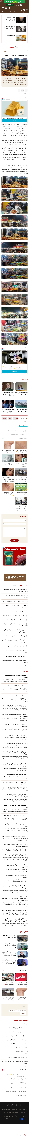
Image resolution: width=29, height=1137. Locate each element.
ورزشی (14, 11)
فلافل (10, 418)
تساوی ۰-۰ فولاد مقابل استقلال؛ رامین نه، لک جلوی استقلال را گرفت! (15, 715)
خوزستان (16, 418)
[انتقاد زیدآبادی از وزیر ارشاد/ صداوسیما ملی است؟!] (21, 386)
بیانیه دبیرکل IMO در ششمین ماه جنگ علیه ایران (14, 911)
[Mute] (6, 363)
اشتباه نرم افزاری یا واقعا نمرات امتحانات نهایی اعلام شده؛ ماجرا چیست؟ (15, 796)
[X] (17, 1105)
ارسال (14, 540)
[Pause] (4, 363)
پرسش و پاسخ (23, 1113)
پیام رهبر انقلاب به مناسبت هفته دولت (16, 774)
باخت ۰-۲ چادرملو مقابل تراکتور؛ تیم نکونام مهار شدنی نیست (15, 765)
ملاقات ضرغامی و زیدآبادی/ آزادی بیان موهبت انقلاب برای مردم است (8, 411)
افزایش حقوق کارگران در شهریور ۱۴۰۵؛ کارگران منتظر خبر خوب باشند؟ (9, 945)
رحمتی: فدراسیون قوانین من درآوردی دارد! (16, 656)
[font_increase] (26, 90)
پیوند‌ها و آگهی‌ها (6, 1109)
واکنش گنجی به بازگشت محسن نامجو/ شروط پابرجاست (16, 825)
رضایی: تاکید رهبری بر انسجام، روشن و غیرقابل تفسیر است (8, 394)
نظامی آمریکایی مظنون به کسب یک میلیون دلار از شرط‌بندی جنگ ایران (15, 899)
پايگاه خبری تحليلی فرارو (12, 1116)
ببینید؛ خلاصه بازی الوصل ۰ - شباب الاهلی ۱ (18, 1044)
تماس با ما (18, 1109)
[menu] (2, 8)
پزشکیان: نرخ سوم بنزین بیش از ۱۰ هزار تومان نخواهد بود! (16, 726)
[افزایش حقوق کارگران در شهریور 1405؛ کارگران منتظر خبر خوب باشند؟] (22, 946)
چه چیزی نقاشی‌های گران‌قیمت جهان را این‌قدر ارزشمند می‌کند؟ (10, 19)
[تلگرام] (8, 1105)
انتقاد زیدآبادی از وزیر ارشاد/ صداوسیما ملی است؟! (21, 393)
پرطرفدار (14, 585)
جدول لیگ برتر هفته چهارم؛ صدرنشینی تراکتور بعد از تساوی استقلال (15, 1062)
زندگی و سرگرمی (3, 11)
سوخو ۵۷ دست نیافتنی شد (19, 612)
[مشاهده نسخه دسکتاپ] (6, 8)
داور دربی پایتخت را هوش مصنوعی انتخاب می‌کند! (13, 836)
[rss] (21, 1105)
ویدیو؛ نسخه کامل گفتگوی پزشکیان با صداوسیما (14, 602)
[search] (9, 8)
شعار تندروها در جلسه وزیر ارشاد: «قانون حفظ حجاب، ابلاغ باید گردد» (16, 846)
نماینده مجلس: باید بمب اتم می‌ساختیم (19, 1048)
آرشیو (13, 1109)
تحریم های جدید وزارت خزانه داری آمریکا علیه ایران (16, 806)
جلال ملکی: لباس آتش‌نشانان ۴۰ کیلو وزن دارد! (14, 616)
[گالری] (14, 182)
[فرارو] (24, 10)
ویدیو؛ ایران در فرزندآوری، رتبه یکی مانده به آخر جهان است (15, 753)
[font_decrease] (19, 90)
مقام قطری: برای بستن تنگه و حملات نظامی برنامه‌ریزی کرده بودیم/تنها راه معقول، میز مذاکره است (14, 920)
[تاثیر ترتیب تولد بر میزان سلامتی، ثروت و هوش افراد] (21, 29)
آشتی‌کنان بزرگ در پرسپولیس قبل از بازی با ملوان (17, 1040)
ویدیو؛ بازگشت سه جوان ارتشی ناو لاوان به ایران (22, 410)
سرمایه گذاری (14, 121)
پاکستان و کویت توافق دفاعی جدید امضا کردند (14, 855)
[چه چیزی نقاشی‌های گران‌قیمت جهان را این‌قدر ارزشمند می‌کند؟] (21, 20)
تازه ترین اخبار (23, 585)
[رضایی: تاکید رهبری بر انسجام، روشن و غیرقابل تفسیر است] (7, 386)
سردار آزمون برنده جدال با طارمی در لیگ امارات (17, 1057)
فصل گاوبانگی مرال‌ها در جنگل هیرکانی (16, 743)
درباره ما (25, 1109)
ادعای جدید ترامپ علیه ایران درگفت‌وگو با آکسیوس (17, 876)
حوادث (10, 11)
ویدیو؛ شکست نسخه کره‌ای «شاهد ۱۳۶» (15, 636)
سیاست (18, 11)
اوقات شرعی (15, 1113)
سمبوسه (4, 418)
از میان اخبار (24, 380)
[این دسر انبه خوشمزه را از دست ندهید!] (21, 38)
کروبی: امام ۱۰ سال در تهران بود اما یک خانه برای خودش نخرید (15, 784)
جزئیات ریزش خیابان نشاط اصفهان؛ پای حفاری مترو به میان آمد (15, 887)
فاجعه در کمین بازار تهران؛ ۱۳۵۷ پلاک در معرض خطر (9, 936)
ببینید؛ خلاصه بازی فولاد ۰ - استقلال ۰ (16, 646)
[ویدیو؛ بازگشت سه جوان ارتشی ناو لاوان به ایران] (21, 404)
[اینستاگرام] (12, 1105)
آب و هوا (9, 1113)
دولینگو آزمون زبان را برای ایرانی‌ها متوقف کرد (15, 816)
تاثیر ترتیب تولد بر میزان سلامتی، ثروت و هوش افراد (9, 27)
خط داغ (25, 672)
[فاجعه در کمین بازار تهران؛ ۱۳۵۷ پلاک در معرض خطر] (22, 938)
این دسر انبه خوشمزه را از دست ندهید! (10, 36)
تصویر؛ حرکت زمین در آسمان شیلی (17, 735)
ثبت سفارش (14, 371)
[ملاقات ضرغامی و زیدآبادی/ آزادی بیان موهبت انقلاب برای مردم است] (7, 404)
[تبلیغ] (14, 3)
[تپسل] (2, 99)
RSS (4, 1113)
